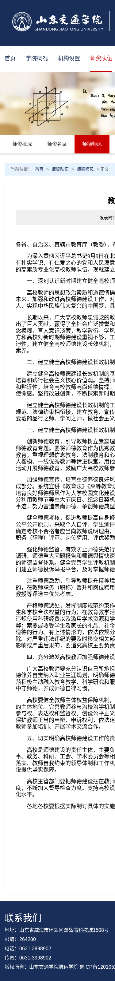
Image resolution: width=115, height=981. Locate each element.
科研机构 (75, 132)
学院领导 (43, 107)
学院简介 (43, 83)
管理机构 (75, 83)
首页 (10, 58)
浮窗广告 (16, 83)
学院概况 (37, 58)
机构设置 (69, 58)
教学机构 (75, 107)
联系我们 (43, 132)
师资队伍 (101, 58)
